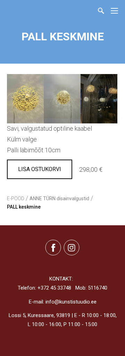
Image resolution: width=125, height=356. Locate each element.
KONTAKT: (61, 279)
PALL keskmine (24, 207)
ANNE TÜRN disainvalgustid (59, 198)
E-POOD (15, 198)
